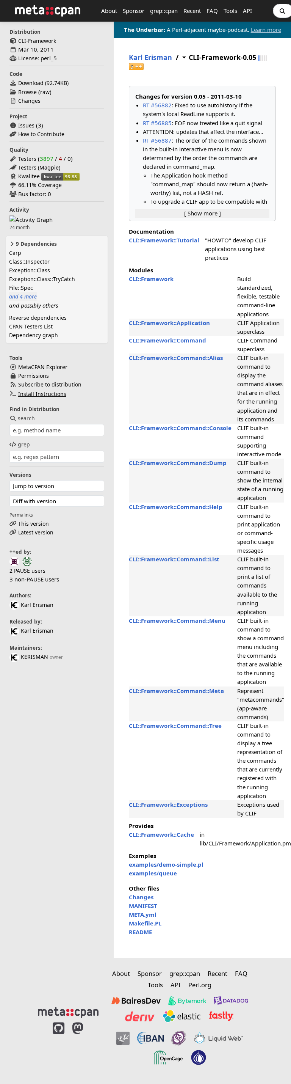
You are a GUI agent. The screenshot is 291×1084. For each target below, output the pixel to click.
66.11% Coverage (40, 185)
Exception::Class (29, 270)
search (26, 418)
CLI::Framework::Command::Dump (178, 463)
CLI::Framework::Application (169, 323)
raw (45, 92)
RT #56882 (157, 105)
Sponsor (133, 10)
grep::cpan (164, 10)
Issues (26, 125)
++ (136, 66)
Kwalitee (29, 176)
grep (24, 444)
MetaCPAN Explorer (42, 367)
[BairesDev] (136, 1001)
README (140, 932)
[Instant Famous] (178, 1038)
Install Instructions (42, 393)
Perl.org (199, 984)
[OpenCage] (168, 1057)
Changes (29, 100)
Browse (27, 92)
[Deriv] (140, 1016)
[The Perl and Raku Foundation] (198, 1057)
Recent (192, 10)
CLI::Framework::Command (167, 340)
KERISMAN (34, 656)
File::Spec (21, 287)
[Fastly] (221, 1016)
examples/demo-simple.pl (166, 864)
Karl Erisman (37, 604)
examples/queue (153, 873)
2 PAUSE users (27, 570)
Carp (15, 252)
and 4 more (23, 296)
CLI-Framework (37, 40)
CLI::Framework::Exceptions (168, 804)
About (109, 10)
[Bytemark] (187, 1001)
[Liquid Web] (218, 1038)
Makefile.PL (145, 923)
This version (33, 523)
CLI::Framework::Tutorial (164, 240)
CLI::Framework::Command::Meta (176, 690)
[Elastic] (181, 1016)
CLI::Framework (151, 279)
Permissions (33, 375)
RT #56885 (157, 123)
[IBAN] (150, 1038)
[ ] (202, 213)
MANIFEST (143, 906)
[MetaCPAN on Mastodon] (85, 1047)
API (247, 10)
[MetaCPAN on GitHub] (58, 1047)
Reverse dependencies (38, 317)
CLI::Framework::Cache (161, 834)
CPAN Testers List (31, 326)
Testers (27, 158)
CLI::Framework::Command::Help (175, 507)
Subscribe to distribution (49, 384)
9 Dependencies (35, 243)
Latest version (35, 532)
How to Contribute (41, 134)
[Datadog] (231, 1001)
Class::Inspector (29, 261)
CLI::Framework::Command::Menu (177, 620)
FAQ (212, 10)
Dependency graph (33, 335)
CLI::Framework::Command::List (174, 559)
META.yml (142, 914)
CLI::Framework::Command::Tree (175, 725)
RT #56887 (157, 140)
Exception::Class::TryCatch (42, 279)
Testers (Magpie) (39, 167)
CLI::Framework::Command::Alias (176, 357)
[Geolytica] (123, 1038)
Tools (230, 10)
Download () (43, 82)
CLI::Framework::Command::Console (180, 428)
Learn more (266, 29)
